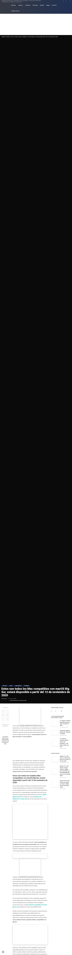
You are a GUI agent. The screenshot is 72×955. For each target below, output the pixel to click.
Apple (11, 685)
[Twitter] (64, 1)
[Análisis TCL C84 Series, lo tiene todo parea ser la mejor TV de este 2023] (54, 759)
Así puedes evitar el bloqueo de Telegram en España (65, 732)
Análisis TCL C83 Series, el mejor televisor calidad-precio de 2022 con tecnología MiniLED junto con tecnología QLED (65, 770)
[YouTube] (67, 1)
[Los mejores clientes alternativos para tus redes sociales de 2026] (54, 723)
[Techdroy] (5, 8)
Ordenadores (18, 685)
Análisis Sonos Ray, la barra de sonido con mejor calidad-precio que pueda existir (65, 784)
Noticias (5, 685)
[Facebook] (63, 1)
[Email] (8, 700)
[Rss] (70, 1)
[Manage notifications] (3, 952)
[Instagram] (65, 1)
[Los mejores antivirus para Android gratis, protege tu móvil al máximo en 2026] (5, 731)
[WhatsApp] (4, 700)
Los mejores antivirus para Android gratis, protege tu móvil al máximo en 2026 (5, 740)
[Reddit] (5, 700)
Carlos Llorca (4, 698)
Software (26, 685)
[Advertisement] (36, 24)
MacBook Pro (17, 799)
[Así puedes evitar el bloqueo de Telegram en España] (54, 732)
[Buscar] (70, 8)
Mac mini (24, 799)
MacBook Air (37, 796)
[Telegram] (68, 1)
